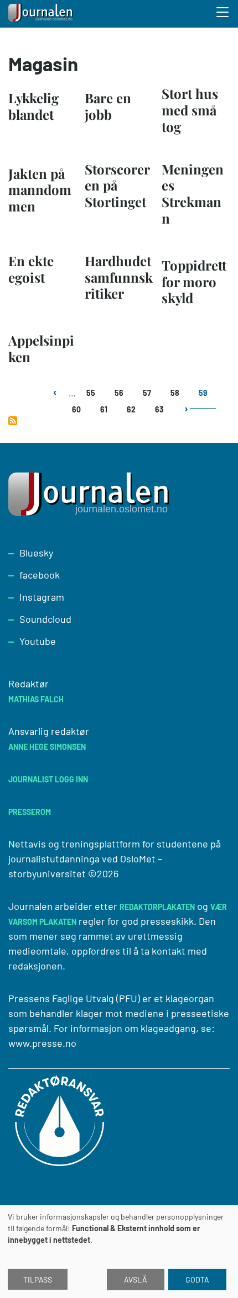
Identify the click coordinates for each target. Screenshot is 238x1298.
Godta (197, 1279)
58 (174, 393)
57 (147, 393)
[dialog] (119, 1251)
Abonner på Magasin (12, 420)
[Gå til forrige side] (56, 398)
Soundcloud (45, 619)
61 (103, 409)
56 (119, 393)
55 (90, 393)
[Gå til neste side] (185, 415)
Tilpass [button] (37, 1279)
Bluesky (36, 553)
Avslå (135, 1279)
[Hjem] (41, 14)
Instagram (41, 597)
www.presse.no (42, 1043)
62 (131, 409)
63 (159, 409)
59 (203, 393)
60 (76, 409)
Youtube (37, 641)
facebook (39, 575)
